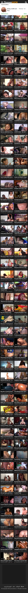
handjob (3, 449)
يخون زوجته (11, 88)
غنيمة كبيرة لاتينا (7, 32)
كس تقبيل (16, 156)
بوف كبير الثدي (12, 517)
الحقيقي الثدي (4, 393)
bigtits (21, 32)
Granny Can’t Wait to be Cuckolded (20, 75)
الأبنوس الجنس (24, 291)
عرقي (10, 359)
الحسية (21, 438)
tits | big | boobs (4, 291)
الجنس (21, 88)
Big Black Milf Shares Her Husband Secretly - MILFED (7, 166)
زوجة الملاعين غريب (22, 190)
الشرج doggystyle (18, 77)
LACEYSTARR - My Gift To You (20, 132)
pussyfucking (7, 190)
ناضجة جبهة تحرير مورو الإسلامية (8, 111)
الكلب (2, 539)
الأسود (7, 494)
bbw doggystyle (12, 415)
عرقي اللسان (17, 269)
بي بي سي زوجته (4, 88)
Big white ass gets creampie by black (20, 538)
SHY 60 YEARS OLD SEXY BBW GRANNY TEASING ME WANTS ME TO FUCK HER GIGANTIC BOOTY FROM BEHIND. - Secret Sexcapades (7, 549)
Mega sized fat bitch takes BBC (7, 436)
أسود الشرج (20, 314)
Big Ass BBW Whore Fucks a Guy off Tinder (7, 132)
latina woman (17, 144)
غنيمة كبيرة (8, 347)
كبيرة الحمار (10, 280)
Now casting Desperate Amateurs (20, 425)
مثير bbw (25, 562)
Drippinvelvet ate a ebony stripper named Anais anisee (7, 459)
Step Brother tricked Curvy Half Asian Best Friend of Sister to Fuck (20, 527)
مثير (8, 65)
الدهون (19, 291)
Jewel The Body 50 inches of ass (20, 233)
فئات (13, 586)
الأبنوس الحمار (4, 201)
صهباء (6, 449)
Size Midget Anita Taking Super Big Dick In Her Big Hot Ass (20, 391)
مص (15, 460)
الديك (5, 494)
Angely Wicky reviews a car (7, 109)
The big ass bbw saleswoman (7, 470)
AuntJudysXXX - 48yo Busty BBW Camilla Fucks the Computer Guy (7, 41)
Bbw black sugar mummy (7, 256)
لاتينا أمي (23, 280)
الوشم (12, 539)
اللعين (2, 190)
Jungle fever (4, 290)
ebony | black (10, 212)
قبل (1, 426)
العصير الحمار (4, 381)
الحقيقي (16, 359)
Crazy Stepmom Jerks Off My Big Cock (7, 267)
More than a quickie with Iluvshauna (20, 560)
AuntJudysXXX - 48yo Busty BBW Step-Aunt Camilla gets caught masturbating (20, 515)
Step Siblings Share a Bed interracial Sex (20, 402)
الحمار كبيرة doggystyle (19, 393)
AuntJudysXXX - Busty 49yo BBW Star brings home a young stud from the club (7, 335)
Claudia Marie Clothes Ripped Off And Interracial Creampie (7, 369)
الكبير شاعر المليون (18, 404)
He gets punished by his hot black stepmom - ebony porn (20, 290)
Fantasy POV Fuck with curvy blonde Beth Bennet (7, 515)
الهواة (19, 111)
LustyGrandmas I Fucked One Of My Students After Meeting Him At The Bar (7, 98)
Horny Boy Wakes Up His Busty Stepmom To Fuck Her (20, 256)
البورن (24, 438)
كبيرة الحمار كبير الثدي (6, 223)
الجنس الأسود (12, 257)
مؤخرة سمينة (17, 246)
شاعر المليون (24, 99)
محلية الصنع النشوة (12, 122)
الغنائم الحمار (23, 370)
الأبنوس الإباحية (21, 223)
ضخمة (4, 370)
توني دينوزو (13, 190)
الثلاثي (24, 201)
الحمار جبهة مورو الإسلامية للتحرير (8, 156)
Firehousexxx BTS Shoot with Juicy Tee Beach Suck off (20, 335)
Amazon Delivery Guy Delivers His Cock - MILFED (20, 323)
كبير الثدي (23, 539)
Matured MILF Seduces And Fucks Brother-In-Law (20, 30)
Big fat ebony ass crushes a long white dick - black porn (20, 222)
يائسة (18, 426)
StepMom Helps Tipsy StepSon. (20, 380)
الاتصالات (18, 586)
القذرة (10, 20)
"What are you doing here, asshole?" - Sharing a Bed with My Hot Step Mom (7, 301)
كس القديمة (13, 201)
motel (15, 505)
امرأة (18, 472)
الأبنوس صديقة (6, 404)
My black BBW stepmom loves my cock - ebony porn (7, 211)
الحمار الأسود (25, 336)
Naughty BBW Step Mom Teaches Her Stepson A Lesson (20, 278)
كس (24, 77)
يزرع (13, 370)
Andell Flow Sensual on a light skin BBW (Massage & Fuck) (20, 166)
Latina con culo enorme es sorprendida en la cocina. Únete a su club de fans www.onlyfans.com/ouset (7, 30)
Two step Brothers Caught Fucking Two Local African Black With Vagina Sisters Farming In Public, (7, 53)
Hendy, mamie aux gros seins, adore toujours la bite (20, 414)
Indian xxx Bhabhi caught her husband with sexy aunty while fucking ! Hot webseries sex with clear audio (20, 177)
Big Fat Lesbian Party (6, 312)
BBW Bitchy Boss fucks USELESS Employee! (7, 278)
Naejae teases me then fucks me (7, 188)
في (20, 156)
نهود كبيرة (10, 235)
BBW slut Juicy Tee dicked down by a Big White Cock (20, 301)
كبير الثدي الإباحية (4, 517)
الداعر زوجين (18, 302)
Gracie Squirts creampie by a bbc (7, 504)
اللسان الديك (9, 133)
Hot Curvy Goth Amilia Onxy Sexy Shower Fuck (7, 481)
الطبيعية (2, 269)
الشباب (19, 54)
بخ (16, 65)
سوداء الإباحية (4, 212)
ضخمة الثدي (17, 257)
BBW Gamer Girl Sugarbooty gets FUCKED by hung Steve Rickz (20, 98)
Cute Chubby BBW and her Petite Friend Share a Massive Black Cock (7, 177)
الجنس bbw (3, 257)
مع (15, 562)
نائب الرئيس (3, 54)
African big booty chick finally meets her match (7, 493)
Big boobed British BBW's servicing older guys (7, 448)
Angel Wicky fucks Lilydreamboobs (7, 143)
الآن (15, 426)
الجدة (24, 20)
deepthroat (11, 291)
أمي (22, 483)
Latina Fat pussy (18, 41)
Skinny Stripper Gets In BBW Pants (7, 560)
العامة (2, 65)
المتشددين (23, 269)
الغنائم (26, 347)
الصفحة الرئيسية (7, 586)
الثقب (25, 404)
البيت (9, 201)
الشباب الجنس (17, 528)
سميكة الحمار (10, 381)
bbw (21, 20)
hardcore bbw (17, 212)
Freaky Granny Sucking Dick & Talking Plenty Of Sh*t (7, 120)
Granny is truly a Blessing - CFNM (20, 245)
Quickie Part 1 (4, 527)
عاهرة (9, 562)
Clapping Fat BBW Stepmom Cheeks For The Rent (7, 75)
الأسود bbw (3, 167)
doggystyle (17, 20)
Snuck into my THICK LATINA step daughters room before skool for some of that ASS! (20, 346)
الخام (19, 99)
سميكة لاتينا (17, 370)
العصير (15, 336)
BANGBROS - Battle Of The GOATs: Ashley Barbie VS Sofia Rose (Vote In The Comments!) (20, 143)
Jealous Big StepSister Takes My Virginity (20, 357)
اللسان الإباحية (17, 280)
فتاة (8, 460)
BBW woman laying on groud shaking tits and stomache (20, 470)
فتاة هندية (20, 43)
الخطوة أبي (19, 347)
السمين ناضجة (4, 302)
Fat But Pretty (17, 493)
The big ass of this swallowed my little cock (7, 346)
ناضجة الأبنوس (4, 122)
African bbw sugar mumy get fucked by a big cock (7, 414)
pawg (19, 122)
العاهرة (7, 438)
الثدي (27, 20)
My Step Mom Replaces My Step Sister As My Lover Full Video (20, 481)
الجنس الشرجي (9, 144)
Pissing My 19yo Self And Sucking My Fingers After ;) (20, 459)
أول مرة (21, 426)
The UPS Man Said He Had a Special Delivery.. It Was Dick (7, 538)
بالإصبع (11, 404)
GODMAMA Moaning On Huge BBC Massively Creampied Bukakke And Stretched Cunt (20, 120)
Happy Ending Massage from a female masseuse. (20, 436)
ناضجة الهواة (10, 302)
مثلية (4, 314)
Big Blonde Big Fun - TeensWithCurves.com (7, 380)
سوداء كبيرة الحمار (10, 167)
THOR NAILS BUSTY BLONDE (7, 233)
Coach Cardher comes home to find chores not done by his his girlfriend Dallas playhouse (7, 425)
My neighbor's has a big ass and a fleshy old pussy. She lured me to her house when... (7, 199)
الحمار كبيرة (8, 325)
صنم (24, 43)
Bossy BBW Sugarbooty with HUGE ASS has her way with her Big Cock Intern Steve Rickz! (20, 87)
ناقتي (7, 370)
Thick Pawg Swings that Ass (7, 357)
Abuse (22, 586)
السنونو (2, 280)
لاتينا (15, 347)
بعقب (2, 32)
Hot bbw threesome (19, 199)
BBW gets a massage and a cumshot (7, 402)
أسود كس (13, 528)
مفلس (5, 235)
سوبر (18, 438)
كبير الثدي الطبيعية (5, 20)
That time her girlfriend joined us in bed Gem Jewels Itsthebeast (7, 222)
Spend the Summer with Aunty (7, 19)
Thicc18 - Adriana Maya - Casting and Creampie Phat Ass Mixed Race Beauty (20, 369)
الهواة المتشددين (21, 505)
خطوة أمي (3, 472)
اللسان (13, 246)
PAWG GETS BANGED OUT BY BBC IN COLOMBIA (7, 64)
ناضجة (2, 336)
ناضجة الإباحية (17, 551)
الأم (5, 269)
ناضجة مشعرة (25, 212)
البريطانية (3, 246)
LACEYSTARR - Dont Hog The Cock (7, 245)
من (5, 347)
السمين (2, 235)
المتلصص (3, 325)
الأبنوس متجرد (12, 460)
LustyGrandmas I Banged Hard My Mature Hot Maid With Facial (20, 53)
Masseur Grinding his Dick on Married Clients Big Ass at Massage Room (7, 323)
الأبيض (19, 539)
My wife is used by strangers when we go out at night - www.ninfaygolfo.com (7, 391)
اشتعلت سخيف (20, 178)
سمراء (23, 415)
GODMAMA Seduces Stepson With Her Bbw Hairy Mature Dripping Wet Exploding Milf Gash (20, 211)
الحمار (5, 65)
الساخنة (16, 201)
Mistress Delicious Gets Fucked (20, 267)
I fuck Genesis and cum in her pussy (20, 154)
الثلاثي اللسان (8, 246)
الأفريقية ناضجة (4, 415)
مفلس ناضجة (4, 43)
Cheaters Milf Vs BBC (6, 154)
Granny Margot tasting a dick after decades (20, 19)
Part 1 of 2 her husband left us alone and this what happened (7, 87)
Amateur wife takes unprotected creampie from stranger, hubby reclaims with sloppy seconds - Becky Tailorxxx (20, 188)
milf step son (17, 483)
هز (16, 472)
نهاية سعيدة (24, 167)
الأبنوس (19, 336)
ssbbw (16, 122)
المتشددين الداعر (8, 336)
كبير (25, 54)
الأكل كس (16, 167)
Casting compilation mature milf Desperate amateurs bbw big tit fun (20, 109)
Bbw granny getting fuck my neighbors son (20, 448)
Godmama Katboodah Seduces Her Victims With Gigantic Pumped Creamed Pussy (20, 64)
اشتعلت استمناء (18, 517)
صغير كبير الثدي (4, 178)
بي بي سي (24, 144)
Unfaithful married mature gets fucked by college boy (20, 549)
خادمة (15, 54)
